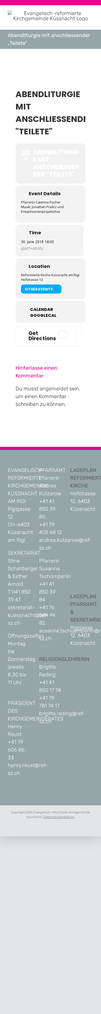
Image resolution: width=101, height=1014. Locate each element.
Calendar (41, 309)
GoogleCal (43, 315)
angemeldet (54, 388)
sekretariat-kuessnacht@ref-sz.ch (28, 615)
